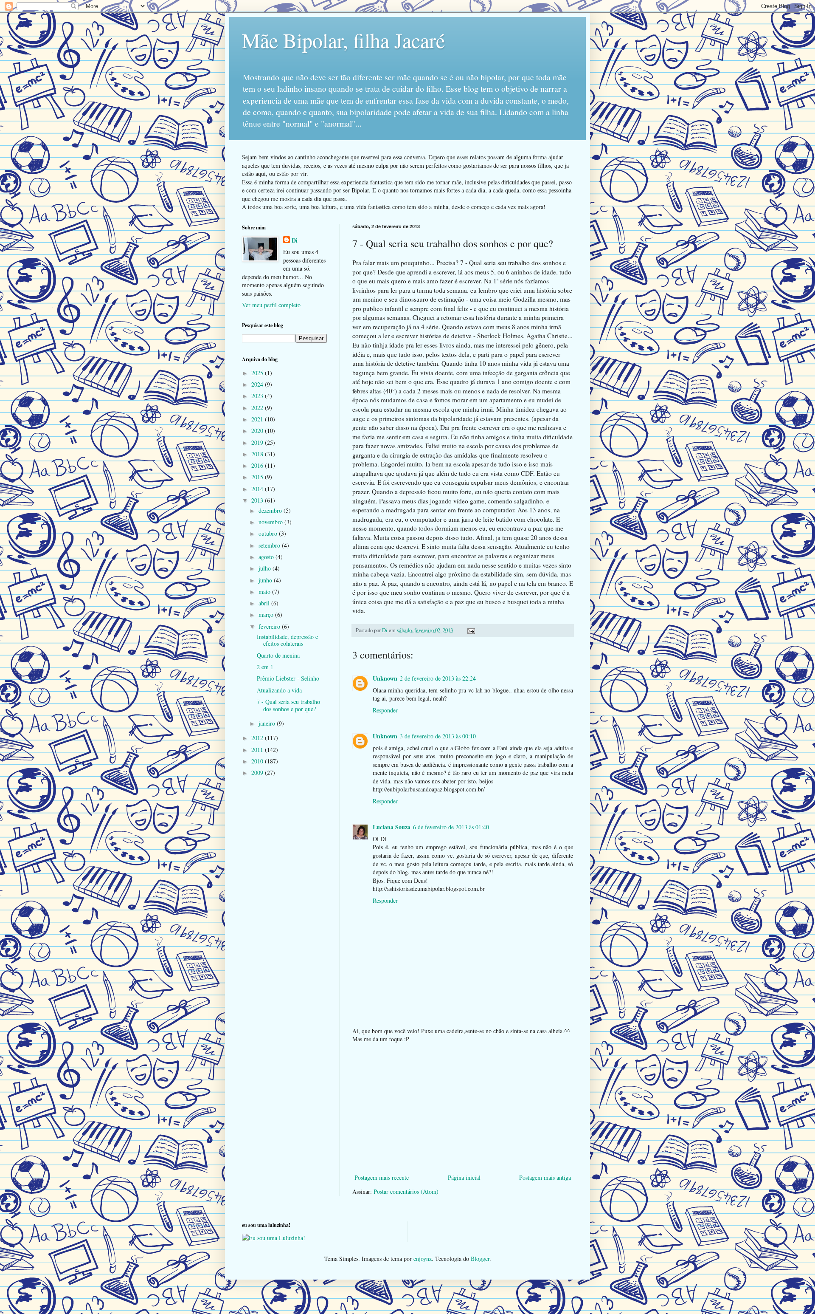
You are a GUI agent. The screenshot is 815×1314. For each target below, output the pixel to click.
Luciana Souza (391, 826)
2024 (258, 384)
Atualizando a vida (279, 690)
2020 (258, 431)
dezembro (271, 510)
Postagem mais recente (381, 1177)
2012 (258, 738)
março (267, 614)
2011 (258, 750)
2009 (258, 773)
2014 (258, 489)
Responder (385, 710)
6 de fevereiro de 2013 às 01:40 (451, 827)
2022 (258, 408)
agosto (267, 557)
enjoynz (422, 1259)
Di (295, 240)
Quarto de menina (278, 655)
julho (266, 568)
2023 (258, 396)
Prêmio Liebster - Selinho (288, 678)
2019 (258, 442)
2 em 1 (265, 667)
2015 (258, 477)
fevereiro (270, 626)
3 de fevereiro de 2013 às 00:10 (438, 736)
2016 (258, 465)
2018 (258, 454)
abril (265, 603)
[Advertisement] (462, 1108)
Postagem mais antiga (545, 1177)
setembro (270, 545)
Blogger (480, 1259)
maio (265, 592)
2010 (258, 761)
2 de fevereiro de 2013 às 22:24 (438, 678)
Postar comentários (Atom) (406, 1191)
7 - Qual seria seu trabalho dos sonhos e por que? (288, 705)
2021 (258, 419)
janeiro (268, 723)
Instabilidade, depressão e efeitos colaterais (287, 640)
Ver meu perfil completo (271, 305)
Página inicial (464, 1177)
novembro (271, 522)
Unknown (385, 678)
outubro (269, 533)
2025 (258, 373)
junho (266, 580)
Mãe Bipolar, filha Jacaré (343, 40)
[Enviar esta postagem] (470, 630)
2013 (258, 500)
